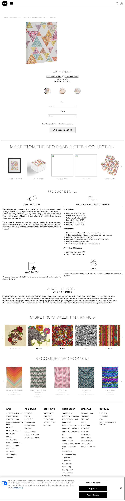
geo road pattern (54, 76)
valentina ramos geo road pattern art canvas (38, 17)
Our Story (103, 413)
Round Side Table (32, 434)
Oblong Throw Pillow (70, 419)
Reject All (93, 489)
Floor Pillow (67, 422)
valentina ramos (71, 76)
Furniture (30, 409)
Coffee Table (30, 425)
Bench (27, 416)
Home (6, 17)
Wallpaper (10, 448)
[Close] (121, 488)
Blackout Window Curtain (69, 448)
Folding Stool (30, 422)
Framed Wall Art (12, 416)
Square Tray (67, 452)
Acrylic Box (66, 461)
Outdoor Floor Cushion (71, 425)
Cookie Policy (18, 488)
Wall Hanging (11, 455)
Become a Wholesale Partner (108, 423)
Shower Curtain (50, 422)
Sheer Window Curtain (71, 443)
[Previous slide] (3, 166)
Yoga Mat (84, 431)
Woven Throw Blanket (70, 431)
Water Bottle (86, 428)
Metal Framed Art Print (15, 413)
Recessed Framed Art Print (14, 423)
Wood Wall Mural (12, 446)
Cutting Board (67, 470)
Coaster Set (67, 464)
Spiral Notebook (87, 413)
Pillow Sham (48, 419)
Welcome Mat (67, 440)
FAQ (101, 419)
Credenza (29, 413)
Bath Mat (47, 425)
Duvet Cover (48, 413)
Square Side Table (32, 437)
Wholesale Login (62, 130)
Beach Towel (86, 437)
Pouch (83, 422)
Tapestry (9, 458)
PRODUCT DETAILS (62, 81)
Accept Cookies (93, 495)
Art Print (9, 427)
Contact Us (104, 416)
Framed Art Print (12, 419)
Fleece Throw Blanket (70, 428)
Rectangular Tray (69, 455)
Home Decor (68, 409)
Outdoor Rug (67, 437)
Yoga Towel (85, 434)
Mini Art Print (11, 439)
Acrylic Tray (67, 458)
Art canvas (17, 17)
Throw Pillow (67, 413)
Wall (10, 17)
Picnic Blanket (86, 440)
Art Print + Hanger (13, 430)
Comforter (47, 416)
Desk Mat (84, 419)
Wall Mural (10, 452)
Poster (8, 436)
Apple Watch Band (88, 447)
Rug (64, 434)
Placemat (66, 476)
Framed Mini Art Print (14, 442)
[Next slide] (121, 166)
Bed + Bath (49, 409)
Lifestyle (86, 409)
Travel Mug (85, 425)
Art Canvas (10, 433)
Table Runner (67, 473)
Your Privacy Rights (93, 482)
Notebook (85, 416)
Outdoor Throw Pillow (70, 416)
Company (104, 409)
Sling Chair (29, 419)
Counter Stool (30, 431)
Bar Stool (28, 428)
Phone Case (86, 443)
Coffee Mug (66, 467)
